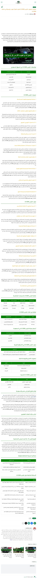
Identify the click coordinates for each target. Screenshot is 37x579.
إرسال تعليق (32, 565)
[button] (31, 523)
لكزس (30, 518)
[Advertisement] (18, 26)
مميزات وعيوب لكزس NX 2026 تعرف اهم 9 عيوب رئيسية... (7, 556)
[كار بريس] (18, 2)
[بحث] (1, 2)
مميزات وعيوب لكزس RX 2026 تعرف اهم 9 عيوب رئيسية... (19, 556)
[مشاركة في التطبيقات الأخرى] (23, 523)
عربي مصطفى (31, 14)
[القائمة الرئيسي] (35, 2)
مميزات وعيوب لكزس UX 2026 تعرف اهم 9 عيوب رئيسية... (31, 556)
